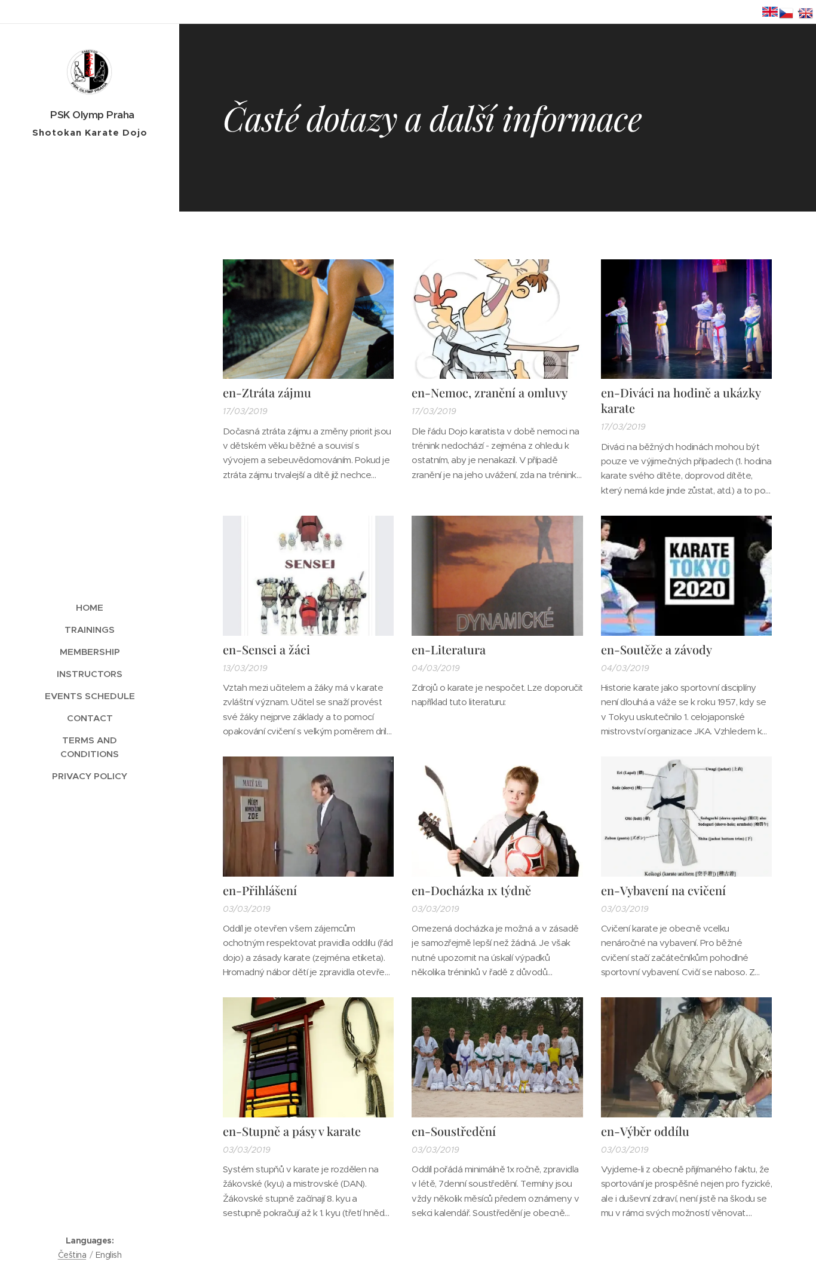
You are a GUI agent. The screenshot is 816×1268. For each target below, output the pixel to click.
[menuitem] (90, 607)
